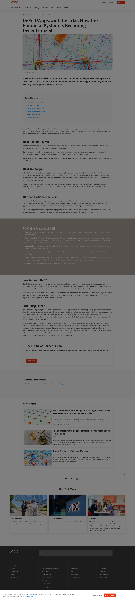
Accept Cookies (109, 595)
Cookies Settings (97, 595)
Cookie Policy (29, 596)
